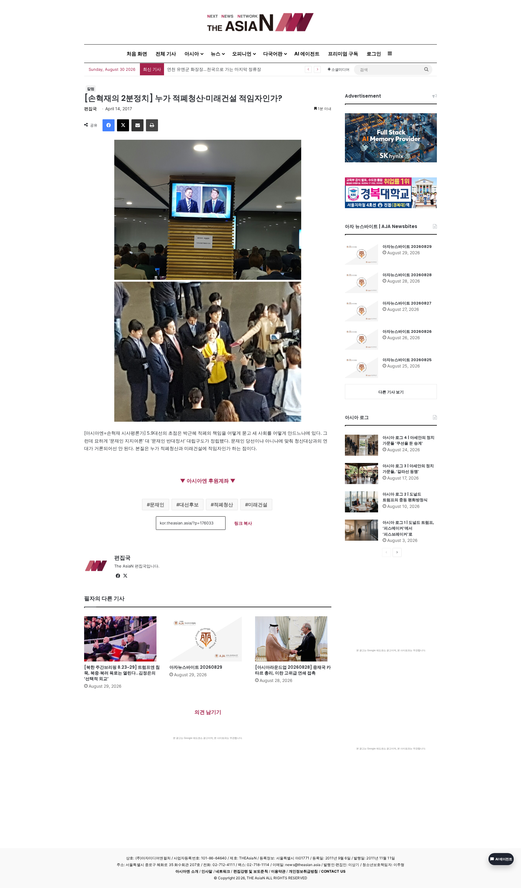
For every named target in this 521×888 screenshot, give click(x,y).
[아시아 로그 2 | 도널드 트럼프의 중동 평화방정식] (361, 501)
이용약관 (278, 871)
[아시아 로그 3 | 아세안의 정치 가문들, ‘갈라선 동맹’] (361, 473)
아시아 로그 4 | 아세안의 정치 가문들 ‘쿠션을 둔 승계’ (408, 440)
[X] (123, 125)
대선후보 (189, 505)
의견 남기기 (207, 712)
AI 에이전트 (307, 54)
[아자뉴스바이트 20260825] (361, 367)
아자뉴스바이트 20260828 (407, 275)
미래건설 (257, 505)
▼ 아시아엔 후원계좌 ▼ (207, 481)
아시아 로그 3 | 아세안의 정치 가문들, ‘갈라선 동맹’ (408, 469)
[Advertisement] (207, 785)
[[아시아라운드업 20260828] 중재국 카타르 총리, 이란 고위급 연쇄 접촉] (293, 638)
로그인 (374, 54)
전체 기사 (166, 54)
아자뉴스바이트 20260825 (407, 360)
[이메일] (137, 125)
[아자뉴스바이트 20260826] (361, 339)
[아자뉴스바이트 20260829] (207, 638)
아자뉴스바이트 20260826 (407, 331)
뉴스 (215, 54)
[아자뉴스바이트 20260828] (361, 282)
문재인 (157, 505)
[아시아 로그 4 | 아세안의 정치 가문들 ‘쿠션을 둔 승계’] (361, 445)
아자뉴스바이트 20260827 (407, 303)
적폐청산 (223, 505)
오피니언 (241, 54)
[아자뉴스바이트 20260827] (361, 310)
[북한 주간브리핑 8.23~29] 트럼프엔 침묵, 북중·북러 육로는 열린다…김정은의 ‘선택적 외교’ (122, 673)
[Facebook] (109, 125)
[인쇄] (152, 125)
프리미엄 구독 (343, 54)
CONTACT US (333, 871)
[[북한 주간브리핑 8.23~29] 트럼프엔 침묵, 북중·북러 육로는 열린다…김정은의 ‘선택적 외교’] (122, 638)
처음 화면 (137, 54)
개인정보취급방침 (303, 871)
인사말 (206, 871)
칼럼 (90, 88)
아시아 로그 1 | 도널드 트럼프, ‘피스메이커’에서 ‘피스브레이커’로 (408, 528)
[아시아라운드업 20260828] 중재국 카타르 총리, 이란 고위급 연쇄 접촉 (293, 670)
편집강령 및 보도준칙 (250, 871)
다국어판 (273, 54)
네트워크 (223, 871)
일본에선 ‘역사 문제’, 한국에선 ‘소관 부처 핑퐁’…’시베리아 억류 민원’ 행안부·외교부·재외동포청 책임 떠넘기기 (270, 69)
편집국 (90, 108)
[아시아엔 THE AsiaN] (260, 22)
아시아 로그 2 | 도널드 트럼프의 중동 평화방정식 (405, 497)
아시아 (192, 54)
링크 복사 (243, 523)
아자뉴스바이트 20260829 (195, 667)
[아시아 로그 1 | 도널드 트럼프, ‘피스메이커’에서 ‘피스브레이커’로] (361, 530)
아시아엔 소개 (186, 871)
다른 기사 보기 (391, 391)
